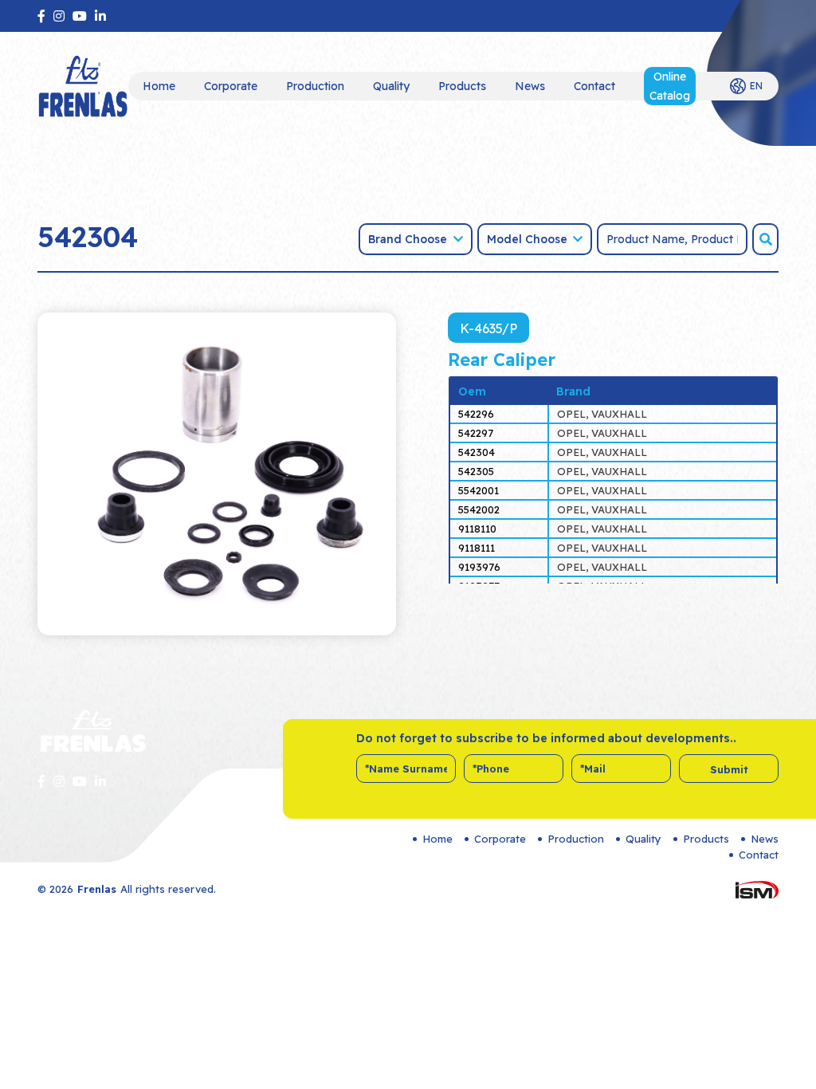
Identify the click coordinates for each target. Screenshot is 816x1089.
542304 (476, 452)
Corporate (230, 86)
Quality (391, 86)
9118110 (477, 528)
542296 (476, 413)
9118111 (476, 547)
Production (315, 86)
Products (462, 86)
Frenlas (96, 888)
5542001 (478, 490)
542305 (476, 471)
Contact (594, 86)
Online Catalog (669, 86)
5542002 (479, 509)
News (530, 86)
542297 (475, 433)
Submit (729, 769)
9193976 (479, 566)
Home (159, 86)
